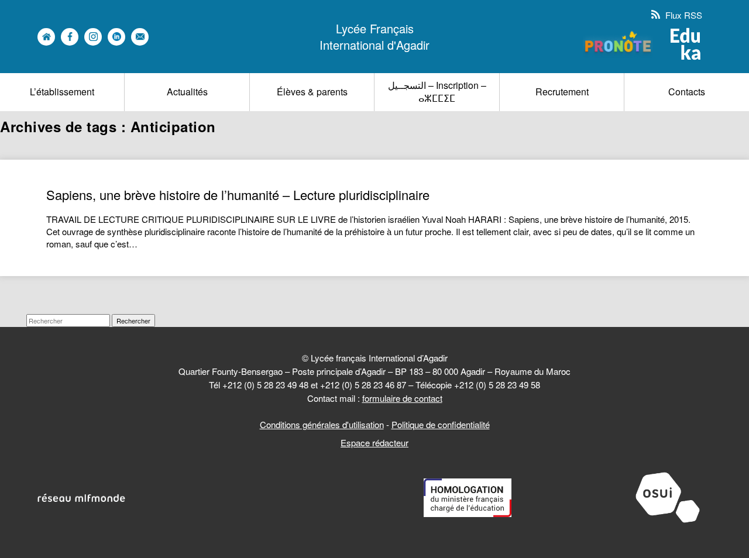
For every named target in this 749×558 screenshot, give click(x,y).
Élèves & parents (312, 91)
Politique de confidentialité (440, 424)
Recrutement (562, 91)
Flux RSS (682, 15)
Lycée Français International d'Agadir (374, 36)
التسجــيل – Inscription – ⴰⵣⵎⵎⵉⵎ (437, 91)
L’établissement (62, 91)
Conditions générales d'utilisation (322, 424)
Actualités (187, 91)
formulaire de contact (402, 398)
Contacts (686, 91)
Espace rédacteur (374, 442)
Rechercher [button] (133, 320)
